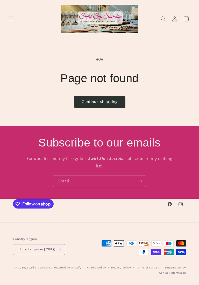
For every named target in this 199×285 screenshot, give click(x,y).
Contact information (172, 272)
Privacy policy (121, 267)
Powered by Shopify (67, 267)
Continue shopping (100, 101)
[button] (11, 19)
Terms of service (148, 267)
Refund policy (96, 267)
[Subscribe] (140, 181)
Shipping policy (175, 267)
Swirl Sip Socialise (39, 267)
